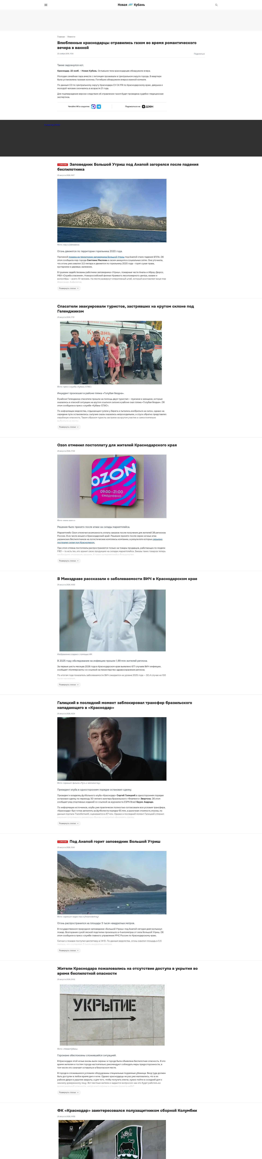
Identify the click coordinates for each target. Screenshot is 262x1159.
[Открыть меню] (46, 5)
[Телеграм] (99, 106)
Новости (71, 36)
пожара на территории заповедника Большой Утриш (96, 256)
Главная (61, 36)
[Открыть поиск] (216, 4)
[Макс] (93, 106)
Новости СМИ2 (52, 124)
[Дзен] (147, 106)
